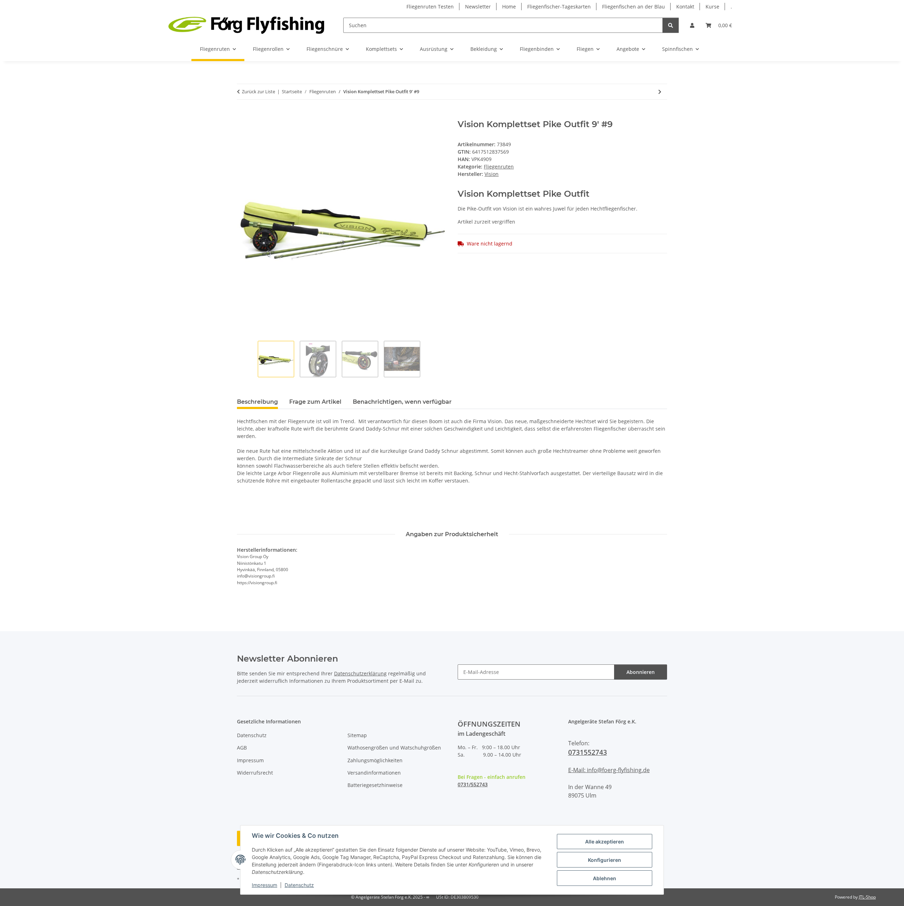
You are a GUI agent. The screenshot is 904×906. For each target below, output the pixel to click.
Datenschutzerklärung (360, 673)
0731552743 (587, 752)
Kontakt (685, 6)
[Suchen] (670, 25)
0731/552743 (473, 784)
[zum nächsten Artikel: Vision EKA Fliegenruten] (660, 91)
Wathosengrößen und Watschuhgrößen (394, 747)
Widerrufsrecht (255, 772)
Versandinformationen (374, 772)
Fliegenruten (499, 166)
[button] (692, 25)
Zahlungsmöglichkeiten (375, 760)
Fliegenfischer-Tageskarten (559, 6)
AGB (242, 747)
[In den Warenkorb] (242, 115)
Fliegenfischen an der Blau (633, 6)
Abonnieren (640, 672)
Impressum (264, 885)
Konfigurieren (604, 860)
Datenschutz (299, 885)
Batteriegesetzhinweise (375, 785)
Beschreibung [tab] (257, 401)
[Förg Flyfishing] (246, 25)
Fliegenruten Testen (430, 6)
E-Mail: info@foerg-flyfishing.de (609, 770)
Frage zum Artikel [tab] (315, 401)
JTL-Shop (867, 897)
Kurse (712, 6)
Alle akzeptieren (604, 842)
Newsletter (478, 6)
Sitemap (357, 735)
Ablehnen (604, 878)
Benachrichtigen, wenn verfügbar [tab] (402, 401)
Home (509, 6)
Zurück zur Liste (258, 91)
